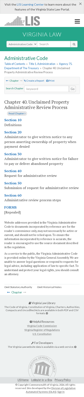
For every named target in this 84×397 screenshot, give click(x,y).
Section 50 (12, 183)
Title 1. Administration (42, 64)
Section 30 (12, 154)
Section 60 (12, 195)
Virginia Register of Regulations (42, 329)
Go (73, 89)
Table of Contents (14, 64)
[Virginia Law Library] (47, 313)
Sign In (61, 391)
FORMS (10, 207)
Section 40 (12, 171)
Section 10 (12, 120)
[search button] (74, 44)
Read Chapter (17, 113)
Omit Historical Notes (49, 287)
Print (51, 80)
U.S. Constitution (42, 334)
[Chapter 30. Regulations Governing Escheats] (7, 80)
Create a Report (35, 80)
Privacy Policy (63, 380)
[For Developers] (75, 346)
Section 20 (12, 132)
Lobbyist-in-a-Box (41, 380)
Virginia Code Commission (42, 325)
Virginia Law (42, 34)
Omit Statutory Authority (18, 287)
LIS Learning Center (30, 4)
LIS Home (23, 380)
